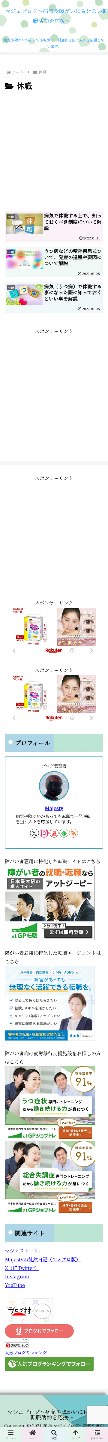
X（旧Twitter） (22, 1268)
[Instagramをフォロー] (44, 833)
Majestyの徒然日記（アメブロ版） (43, 1259)
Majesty (54, 808)
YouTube (15, 1285)
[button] (96, 1022)
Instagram (17, 1276)
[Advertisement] (54, 148)
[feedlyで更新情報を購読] (63, 833)
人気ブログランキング (26, 1352)
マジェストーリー (24, 1250)
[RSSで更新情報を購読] (73, 833)
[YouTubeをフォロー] (54, 833)
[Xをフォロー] (34, 833)
